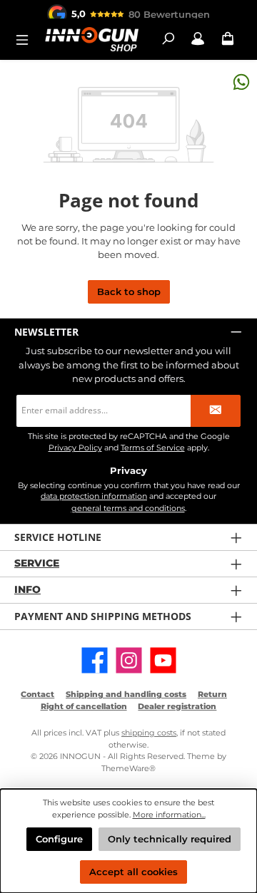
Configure (59, 839)
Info (27, 589)
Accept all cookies (133, 872)
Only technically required (169, 839)
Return (212, 694)
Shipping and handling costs (126, 694)
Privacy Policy (75, 448)
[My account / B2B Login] (198, 38)
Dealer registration (177, 706)
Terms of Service (153, 448)
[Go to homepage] (91, 39)
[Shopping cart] (228, 38)
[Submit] (216, 411)
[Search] (168, 38)
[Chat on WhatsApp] (241, 81)
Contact (37, 694)
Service (36, 563)
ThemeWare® (128, 768)
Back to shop (129, 292)
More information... (169, 815)
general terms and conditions (128, 508)
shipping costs (148, 733)
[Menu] (26, 38)
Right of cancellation (84, 706)
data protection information (94, 496)
